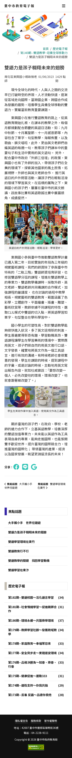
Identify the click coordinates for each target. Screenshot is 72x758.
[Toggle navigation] (64, 6)
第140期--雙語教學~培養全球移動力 (44, 52)
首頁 (46, 48)
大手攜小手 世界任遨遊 (19, 485)
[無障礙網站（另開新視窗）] (36, 747)
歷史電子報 (60, 48)
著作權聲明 (50, 721)
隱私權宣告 (21, 721)
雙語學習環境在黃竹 (51, 485)
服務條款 (36, 721)
